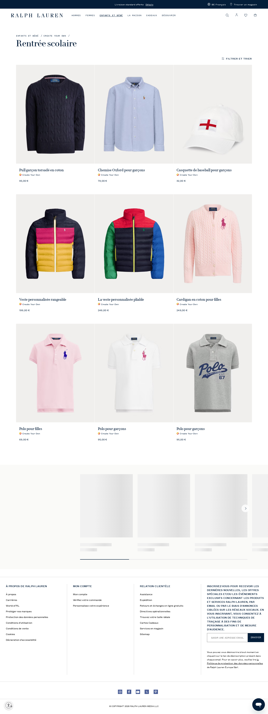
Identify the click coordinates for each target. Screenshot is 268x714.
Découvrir (169, 15)
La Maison (134, 15)
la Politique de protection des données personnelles (235, 661)
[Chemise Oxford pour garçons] (134, 114)
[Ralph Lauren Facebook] (129, 692)
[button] (217, 4)
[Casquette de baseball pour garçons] (212, 114)
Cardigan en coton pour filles (199, 299)
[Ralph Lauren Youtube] (138, 692)
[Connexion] (236, 15)
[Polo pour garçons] (134, 373)
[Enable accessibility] (8, 705)
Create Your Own (55, 35)
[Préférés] (245, 15)
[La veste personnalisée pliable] (134, 243)
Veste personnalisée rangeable (42, 299)
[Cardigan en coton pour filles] (212, 243)
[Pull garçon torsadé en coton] (55, 114)
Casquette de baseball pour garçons (204, 170)
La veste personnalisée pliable (121, 299)
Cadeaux (151, 15)
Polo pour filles (30, 429)
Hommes (76, 15)
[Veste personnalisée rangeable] (55, 243)
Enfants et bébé (111, 15)
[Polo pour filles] (55, 373)
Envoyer (256, 637)
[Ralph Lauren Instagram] (120, 692)
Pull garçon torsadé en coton (41, 170)
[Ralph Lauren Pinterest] (156, 692)
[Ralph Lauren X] (147, 692)
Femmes (90, 15)
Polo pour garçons (112, 429)
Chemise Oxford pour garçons (121, 170)
